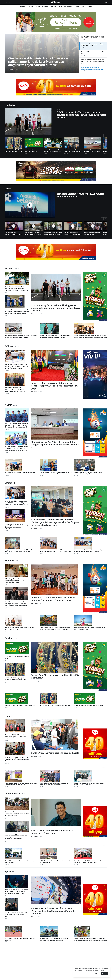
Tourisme (53, 6)
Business (22, 6)
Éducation (45, 6)
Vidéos (90, 6)
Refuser (97, 974)
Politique (30, 6)
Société (38, 6)
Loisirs (77, 6)
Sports (83, 6)
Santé (60, 6)
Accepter (104, 974)
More (16, 268)
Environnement (68, 6)
